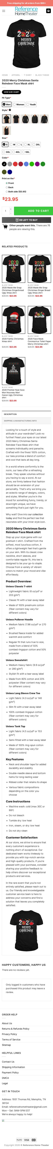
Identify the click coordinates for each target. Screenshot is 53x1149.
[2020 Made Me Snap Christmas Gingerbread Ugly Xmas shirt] (13, 269)
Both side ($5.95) (17, 191)
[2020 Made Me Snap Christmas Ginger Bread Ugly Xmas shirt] (39, 269)
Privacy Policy (9, 1034)
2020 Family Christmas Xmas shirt (13, 340)
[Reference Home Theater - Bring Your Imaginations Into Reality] (26, 10)
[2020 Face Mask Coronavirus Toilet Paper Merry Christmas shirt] (39, 320)
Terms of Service (11, 1039)
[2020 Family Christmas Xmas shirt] (13, 320)
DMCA (5, 1078)
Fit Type (6, 98)
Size (4, 138)
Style (6, 110)
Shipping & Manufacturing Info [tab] (20, 421)
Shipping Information (13, 1067)
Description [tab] (10, 414)
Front (11, 183)
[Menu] (3, 10)
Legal (5, 1083)
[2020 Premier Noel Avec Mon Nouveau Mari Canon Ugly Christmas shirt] (13, 371)
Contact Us (8, 1061)
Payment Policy (10, 1072)
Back (10, 187)
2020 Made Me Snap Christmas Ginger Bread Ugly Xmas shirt (39, 290)
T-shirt (28, 75)
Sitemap (6, 1045)
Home (5, 75)
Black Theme (42, 75)
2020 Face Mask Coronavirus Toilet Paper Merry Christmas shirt (39, 341)
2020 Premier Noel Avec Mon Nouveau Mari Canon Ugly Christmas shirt (13, 394)
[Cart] (48, 11)
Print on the (8, 178)
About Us (7, 1023)
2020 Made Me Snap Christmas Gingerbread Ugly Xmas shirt (13, 290)
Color (5, 157)
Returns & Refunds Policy (15, 1028)
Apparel (16, 75)
